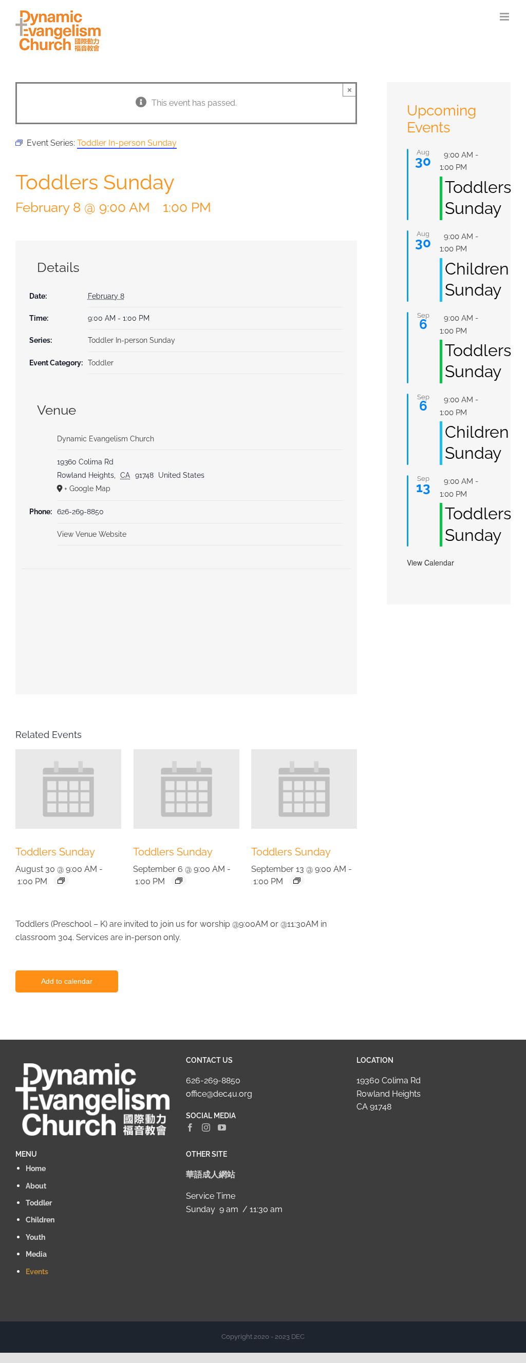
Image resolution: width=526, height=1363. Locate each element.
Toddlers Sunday (55, 852)
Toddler (101, 363)
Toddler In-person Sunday (131, 340)
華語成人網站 (210, 1174)
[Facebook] (190, 1127)
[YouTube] (222, 1127)
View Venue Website (91, 534)
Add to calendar (66, 981)
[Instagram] (206, 1127)
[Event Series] (61, 881)
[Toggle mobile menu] (505, 16)
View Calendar (430, 562)
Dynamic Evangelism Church (105, 439)
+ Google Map (87, 488)
